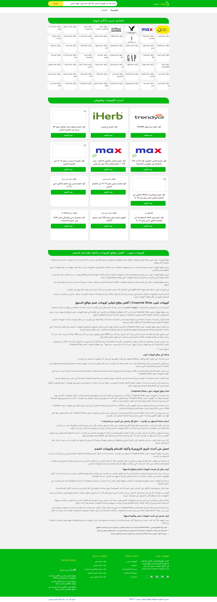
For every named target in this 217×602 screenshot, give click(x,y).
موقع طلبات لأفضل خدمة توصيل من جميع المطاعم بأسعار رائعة (62, 588)
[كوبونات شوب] (161, 3)
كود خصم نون (100, 561)
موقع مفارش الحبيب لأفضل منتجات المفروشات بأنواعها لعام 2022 (62, 577)
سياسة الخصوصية (130, 569)
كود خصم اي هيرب (109, 126)
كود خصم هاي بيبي (98, 577)
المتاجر (104, 10)
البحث (55, 3)
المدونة (134, 565)
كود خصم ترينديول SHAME (149, 126)
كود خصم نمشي (99, 565)
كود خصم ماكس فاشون (96, 573)
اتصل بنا (133, 577)
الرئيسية (114, 10)
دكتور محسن (53, 599)
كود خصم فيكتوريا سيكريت (95, 569)
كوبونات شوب (131, 561)
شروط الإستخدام (130, 573)
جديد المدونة (65, 570)
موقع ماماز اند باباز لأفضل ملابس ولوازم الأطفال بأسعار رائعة (63, 582)
